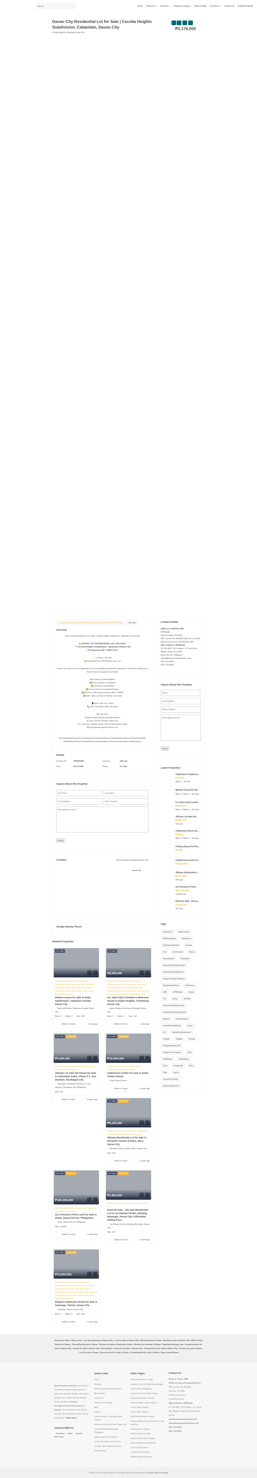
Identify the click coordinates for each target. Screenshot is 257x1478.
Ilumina (166, 1019)
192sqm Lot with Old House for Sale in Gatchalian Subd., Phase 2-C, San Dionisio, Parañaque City (75, 1076)
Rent (165, 1066)
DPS (165, 992)
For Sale (123, 766)
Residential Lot (96, 623)
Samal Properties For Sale (142, 1379)
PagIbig (179, 1039)
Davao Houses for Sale (140, 1433)
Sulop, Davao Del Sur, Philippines (71, 1222)
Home (140, 6)
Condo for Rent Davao (140, 1452)
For (164, 999)
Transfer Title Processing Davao (107, 1446)
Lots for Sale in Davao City (127, 1340)
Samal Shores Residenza (141, 1389)
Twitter (70, 1433)
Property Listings (181, 6)
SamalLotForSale (170, 1079)
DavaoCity (185, 958)
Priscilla (191, 1039)
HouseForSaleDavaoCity (173, 1005)
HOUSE (187, 999)
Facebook (60, 1433)
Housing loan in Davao (140, 1429)
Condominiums (113, 1066)
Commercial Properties (64, 1208)
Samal (176, 1072)
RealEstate (167, 1059)
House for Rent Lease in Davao (144, 1403)
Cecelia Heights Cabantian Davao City (68, 32)
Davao (192, 952)
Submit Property (245, 6)
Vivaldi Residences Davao (141, 1457)
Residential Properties (112, 623)
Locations (214, 6)
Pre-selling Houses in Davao (85, 1344)
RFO (191, 1066)
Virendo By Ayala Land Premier (107, 1441)
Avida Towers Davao (118, 1080)
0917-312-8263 (167, 661)
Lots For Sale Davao (139, 1447)
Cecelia (188, 945)
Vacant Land (136, 1134)
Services (164, 6)
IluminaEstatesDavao (172, 1025)
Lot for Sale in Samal (139, 1412)
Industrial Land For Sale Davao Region (147, 1384)
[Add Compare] (173, 22)
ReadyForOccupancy (172, 1052)
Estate (191, 992)
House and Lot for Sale (74, 984)
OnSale (166, 1039)
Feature (62, 623)
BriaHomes (186, 938)
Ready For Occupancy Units (129, 991)
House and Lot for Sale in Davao (144, 1393)
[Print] (190, 22)
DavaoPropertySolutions (173, 972)
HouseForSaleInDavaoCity (174, 1012)
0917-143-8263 (167, 665)
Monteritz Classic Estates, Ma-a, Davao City (128, 1148)
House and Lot (123, 984)
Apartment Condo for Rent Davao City (110, 1424)
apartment (167, 932)
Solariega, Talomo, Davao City (70, 1309)
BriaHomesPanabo (171, 945)
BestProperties (169, 938)
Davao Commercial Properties (143, 1443)
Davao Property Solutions (174, 979)
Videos (97, 1412)
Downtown (189, 985)
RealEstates (184, 1059)
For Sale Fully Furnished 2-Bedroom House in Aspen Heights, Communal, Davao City (128, 1001)
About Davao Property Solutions (107, 1389)
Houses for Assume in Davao (143, 1438)
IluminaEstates (182, 1019)
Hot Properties (73, 623)
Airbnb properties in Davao (105, 1437)
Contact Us (229, 6)
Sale (165, 1072)
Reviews (97, 1384)
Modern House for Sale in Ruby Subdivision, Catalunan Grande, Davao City (73, 1001)
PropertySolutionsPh (171, 1045)
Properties (84, 623)
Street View (137, 870)
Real (189, 1052)
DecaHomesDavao (171, 985)
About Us (151, 6)
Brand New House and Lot (66, 981)
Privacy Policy (100, 1451)
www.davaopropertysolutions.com (183, 1419)
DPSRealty (177, 992)
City (164, 952)
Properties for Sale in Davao (142, 1398)
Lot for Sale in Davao (139, 1407)
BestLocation (183, 932)
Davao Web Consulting (158, 1473)
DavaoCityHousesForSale (174, 965)
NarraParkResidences (181, 1032)
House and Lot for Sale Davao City (126, 987)
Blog (96, 1407)
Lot (164, 1032)
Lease (190, 1025)
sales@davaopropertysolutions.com (176, 658)
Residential (178, 1066)
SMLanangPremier (171, 1086)
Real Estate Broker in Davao (142, 1416)
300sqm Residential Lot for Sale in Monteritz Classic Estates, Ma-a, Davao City (126, 1141)
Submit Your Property (103, 1403)
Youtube (78, 1433)
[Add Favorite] (179, 22)
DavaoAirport (168, 958)
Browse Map (200, 6)
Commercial (178, 952)
